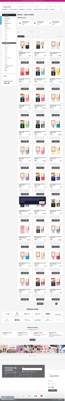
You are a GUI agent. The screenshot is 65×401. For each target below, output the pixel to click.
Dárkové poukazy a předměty (9, 65)
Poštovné (7, 2)
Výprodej (6, 70)
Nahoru (21, 303)
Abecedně (37, 36)
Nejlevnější (28, 36)
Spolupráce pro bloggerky (30, 2)
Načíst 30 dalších (40, 303)
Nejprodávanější (21, 36)
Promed (6, 52)
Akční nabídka (6, 67)
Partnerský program (23, 2)
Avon (5, 33)
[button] (62, 23)
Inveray (6, 36)
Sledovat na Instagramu (33, 355)
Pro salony (6, 26)
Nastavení (22, 201)
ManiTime (6, 39)
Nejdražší (33, 36)
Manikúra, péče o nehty (8, 23)
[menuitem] (5, 9)
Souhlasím (42, 202)
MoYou (6, 41)
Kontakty (3, 2)
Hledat (38, 6)
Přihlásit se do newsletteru (26, 374)
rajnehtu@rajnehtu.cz (53, 383)
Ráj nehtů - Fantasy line (8, 57)
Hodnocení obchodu (32, 327)
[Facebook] (49, 387)
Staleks (6, 59)
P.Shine (6, 54)
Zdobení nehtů (7, 20)
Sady (5, 46)
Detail (55, 62)
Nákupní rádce (12, 2)
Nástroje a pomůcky (7, 18)
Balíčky (6, 49)
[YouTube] (53, 387)
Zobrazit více (33, 339)
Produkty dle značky (7, 28)
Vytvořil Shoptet (54, 399)
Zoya (5, 62)
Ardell (5, 31)
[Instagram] (50, 387)
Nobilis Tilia (6, 64)
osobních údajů (34, 371)
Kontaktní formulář (52, 390)
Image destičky (7, 44)
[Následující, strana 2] (59, 304)
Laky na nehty (6, 21)
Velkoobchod (17, 2)
